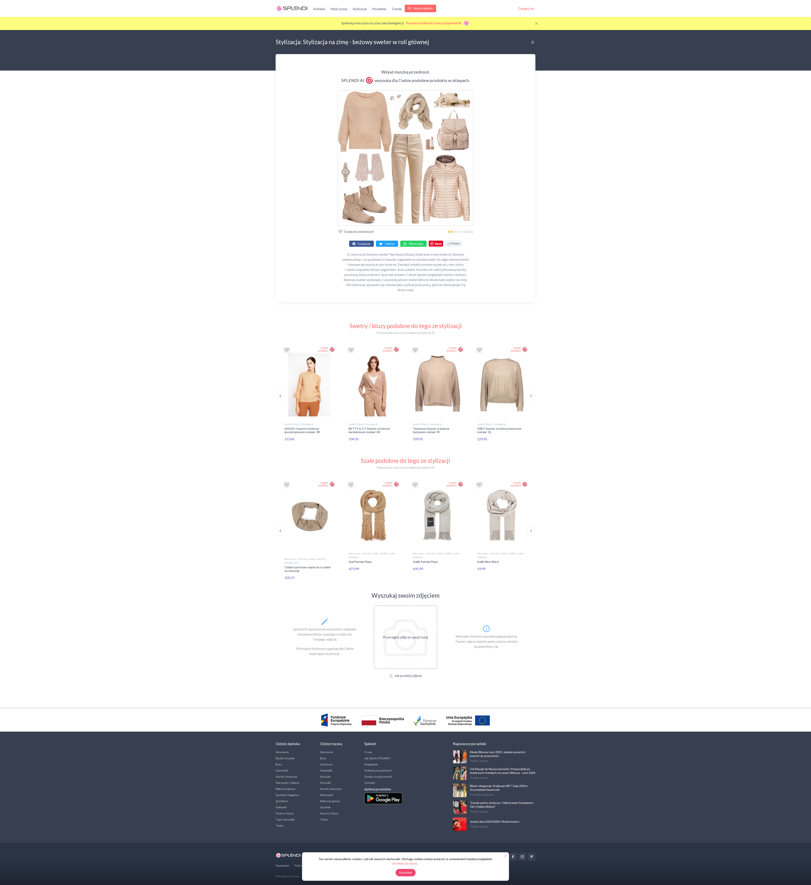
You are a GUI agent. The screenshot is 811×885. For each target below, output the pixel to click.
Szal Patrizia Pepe (360, 561)
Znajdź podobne (323, 349)
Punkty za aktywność (378, 776)
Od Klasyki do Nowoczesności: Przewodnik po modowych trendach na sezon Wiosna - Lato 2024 (502, 771)
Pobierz (455, 243)
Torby (279, 825)
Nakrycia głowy (286, 789)
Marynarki (326, 795)
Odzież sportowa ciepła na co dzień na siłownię (307, 569)
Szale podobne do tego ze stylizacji (405, 460)
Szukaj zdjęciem (423, 8)
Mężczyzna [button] (339, 9)
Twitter (389, 243)
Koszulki (325, 782)
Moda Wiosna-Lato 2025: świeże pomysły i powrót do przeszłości (498, 754)
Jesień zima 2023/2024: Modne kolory (494, 821)
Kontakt (369, 782)
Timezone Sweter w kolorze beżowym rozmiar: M (431, 430)
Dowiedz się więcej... (405, 863)
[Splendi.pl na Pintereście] (531, 856)
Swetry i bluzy (285, 813)
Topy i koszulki (285, 819)
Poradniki (379, 9)
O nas (368, 752)
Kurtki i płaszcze (286, 776)
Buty (279, 764)
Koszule (325, 776)
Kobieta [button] (319, 9)
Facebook (363, 243)
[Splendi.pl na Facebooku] (513, 856)
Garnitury (326, 764)
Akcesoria (282, 752)
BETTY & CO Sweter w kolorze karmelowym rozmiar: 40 (369, 430)
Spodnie (325, 807)
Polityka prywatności (378, 770)
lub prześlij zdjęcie (408, 676)
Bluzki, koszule (285, 758)
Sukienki (281, 807)
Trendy (397, 9)
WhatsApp (415, 243)
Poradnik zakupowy (482, 794)
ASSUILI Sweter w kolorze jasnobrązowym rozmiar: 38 (302, 430)
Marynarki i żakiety (288, 782)
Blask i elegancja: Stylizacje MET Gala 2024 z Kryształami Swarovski (499, 787)
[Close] (536, 23)
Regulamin (371, 764)
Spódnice (282, 801)
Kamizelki (282, 770)
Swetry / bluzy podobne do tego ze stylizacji (405, 325)
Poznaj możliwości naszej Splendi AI (434, 23)
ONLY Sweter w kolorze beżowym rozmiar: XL (499, 430)
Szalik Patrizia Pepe (425, 561)
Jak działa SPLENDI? (377, 758)
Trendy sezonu (479, 760)
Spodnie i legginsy (287, 795)
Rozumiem (405, 872)
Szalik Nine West (488, 561)
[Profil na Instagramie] (522, 856)
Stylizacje (360, 9)
